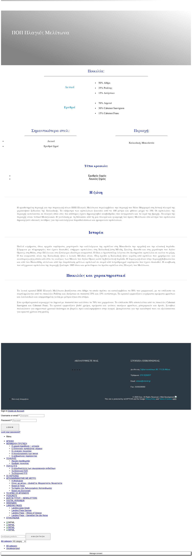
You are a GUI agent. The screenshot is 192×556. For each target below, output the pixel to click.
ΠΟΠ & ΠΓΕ (11, 466)
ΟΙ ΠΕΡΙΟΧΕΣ (12, 476)
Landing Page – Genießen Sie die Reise (29, 515)
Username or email (10, 415)
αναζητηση (38, 536)
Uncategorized (13, 548)
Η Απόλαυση (17, 480)
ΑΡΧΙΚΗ (10, 441)
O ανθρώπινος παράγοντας (24, 456)
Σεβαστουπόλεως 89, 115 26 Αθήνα (155, 369)
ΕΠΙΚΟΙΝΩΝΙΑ (12, 518)
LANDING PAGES (14, 505)
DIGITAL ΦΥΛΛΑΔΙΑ (15, 500)
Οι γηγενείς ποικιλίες (21, 451)
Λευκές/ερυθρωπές (20, 461)
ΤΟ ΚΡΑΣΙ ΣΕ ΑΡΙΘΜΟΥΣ (17, 493)
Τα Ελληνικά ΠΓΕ (19, 473)
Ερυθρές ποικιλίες (20, 463)
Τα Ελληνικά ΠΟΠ (19, 471)
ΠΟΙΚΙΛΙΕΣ (11, 458)
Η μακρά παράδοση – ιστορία (25, 446)
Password (6, 420)
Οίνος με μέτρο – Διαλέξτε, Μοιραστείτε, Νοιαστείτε (36, 483)
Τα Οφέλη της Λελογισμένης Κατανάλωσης (31, 488)
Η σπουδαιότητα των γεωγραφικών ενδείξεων (33, 468)
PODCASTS (11, 495)
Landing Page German (21, 510)
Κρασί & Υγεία (18, 485)
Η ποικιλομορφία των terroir (24, 453)
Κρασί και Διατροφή (20, 490)
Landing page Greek (20, 508)
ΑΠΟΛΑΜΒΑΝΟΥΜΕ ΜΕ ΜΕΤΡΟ (21, 478)
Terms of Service (165, 399)
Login (10, 427)
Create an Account (16, 411)
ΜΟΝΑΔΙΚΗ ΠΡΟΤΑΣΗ (16, 443)
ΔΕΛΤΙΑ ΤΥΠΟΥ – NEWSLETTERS (21, 498)
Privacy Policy (151, 399)
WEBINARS (11, 503)
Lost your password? (10, 432)
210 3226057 (145, 375)
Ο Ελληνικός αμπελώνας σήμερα (26, 448)
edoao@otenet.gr (143, 381)
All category (11, 546)
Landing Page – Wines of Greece (26, 513)
